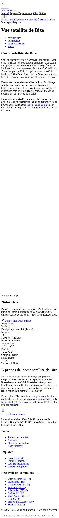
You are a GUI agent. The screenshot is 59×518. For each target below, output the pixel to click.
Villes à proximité (16, 43)
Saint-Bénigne (19, 496)
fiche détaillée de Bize (37, 104)
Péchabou (17, 487)
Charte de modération (18, 443)
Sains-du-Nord (19, 479)
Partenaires (13, 440)
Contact (51, 515)
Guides (42, 13)
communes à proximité (39, 399)
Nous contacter (15, 445)
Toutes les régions (16, 461)
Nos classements (16, 458)
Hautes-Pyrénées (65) (37, 19)
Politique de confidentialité (33, 515)
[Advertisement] (29, 144)
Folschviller (18, 490)
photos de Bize (8, 399)
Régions (14, 13)
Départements (25, 13)
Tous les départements (18, 463)
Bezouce (16, 504)
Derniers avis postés (17, 466)
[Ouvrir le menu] (5, 16)
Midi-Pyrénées (17, 19)
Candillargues (19, 484)
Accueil (5, 13)
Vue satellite (14, 40)
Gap (14, 498)
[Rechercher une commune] (2, 16)
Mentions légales (11, 515)
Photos (11, 46)
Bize (52, 19)
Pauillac (16, 493)
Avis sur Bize (14, 38)
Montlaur (16, 481)
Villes (35, 13)
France (4, 19)
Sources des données (18, 437)
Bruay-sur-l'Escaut (21, 501)
